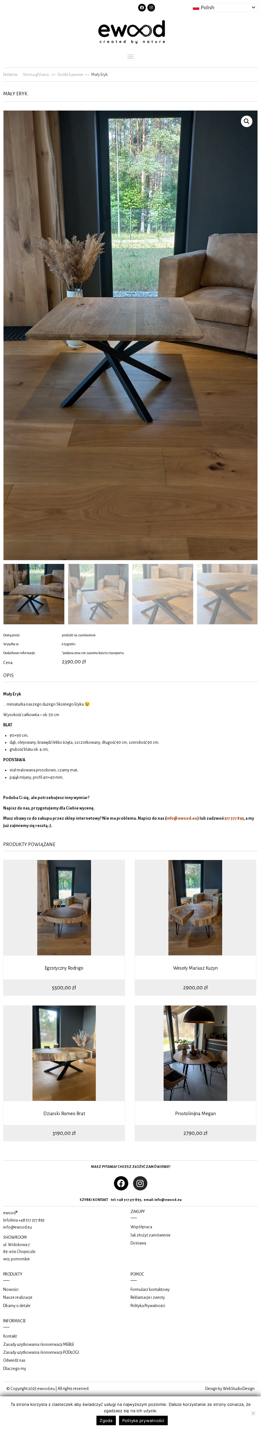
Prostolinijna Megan (195, 1113)
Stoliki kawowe (70, 74)
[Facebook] (142, 7)
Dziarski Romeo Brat (64, 1113)
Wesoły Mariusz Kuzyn (195, 968)
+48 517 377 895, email (135, 1200)
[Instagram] (151, 7)
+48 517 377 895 (31, 1220)
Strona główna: (36, 74)
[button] (130, 56)
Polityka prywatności (143, 1420)
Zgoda (106, 1420)
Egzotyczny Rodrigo (64, 968)
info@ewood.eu (167, 1200)
